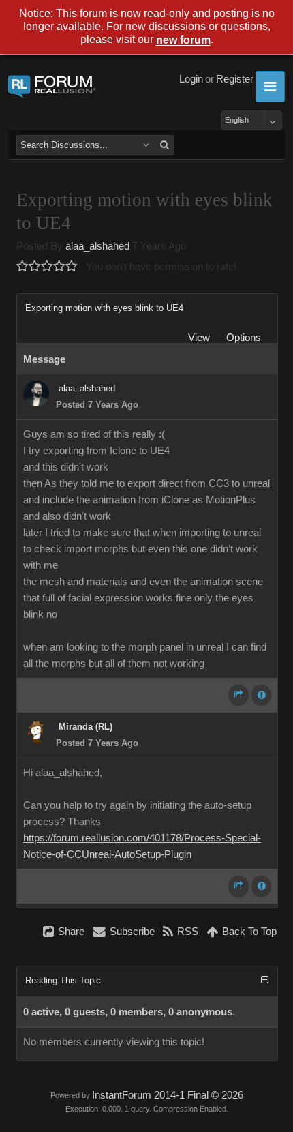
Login (191, 79)
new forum (183, 40)
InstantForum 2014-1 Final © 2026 (167, 1095)
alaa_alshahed (97, 246)
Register (234, 79)
